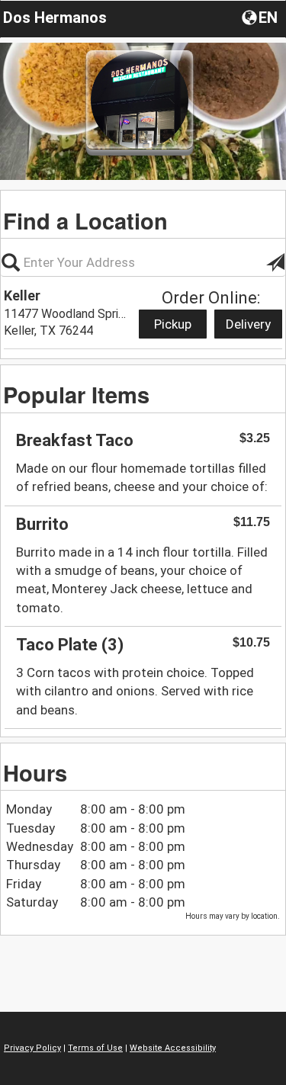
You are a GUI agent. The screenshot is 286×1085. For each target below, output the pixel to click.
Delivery (248, 324)
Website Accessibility (173, 1048)
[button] (261, 17)
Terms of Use (95, 1048)
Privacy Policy (32, 1048)
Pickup (172, 324)
